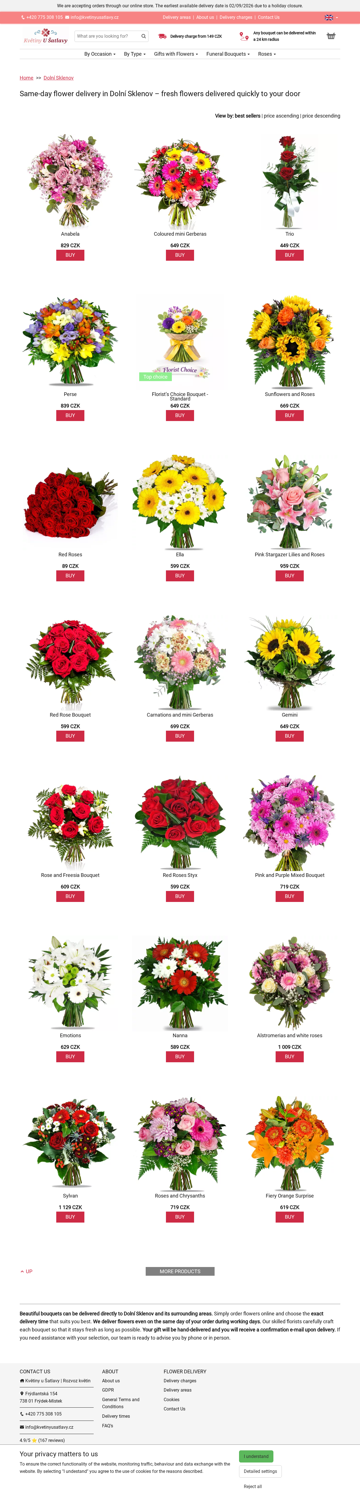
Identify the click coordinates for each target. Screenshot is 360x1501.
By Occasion (98, 54)
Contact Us (269, 17)
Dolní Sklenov (59, 78)
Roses (265, 54)
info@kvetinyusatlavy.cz (94, 17)
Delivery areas (177, 17)
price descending (321, 116)
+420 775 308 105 (44, 17)
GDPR (108, 1390)
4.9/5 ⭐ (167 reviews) (42, 1440)
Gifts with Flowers (174, 54)
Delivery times (116, 1416)
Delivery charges (236, 17)
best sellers (247, 116)
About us (205, 17)
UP (28, 1271)
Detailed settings (260, 1471)
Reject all (253, 1486)
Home (26, 78)
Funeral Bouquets (226, 54)
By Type (133, 54)
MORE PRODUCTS (180, 1271)
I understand (256, 1456)
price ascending (281, 116)
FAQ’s (107, 1425)
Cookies (171, 1399)
